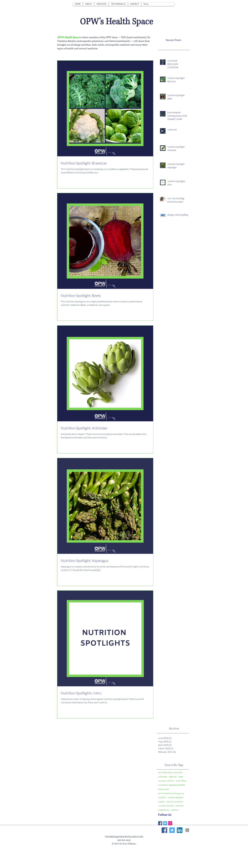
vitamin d (175, 810)
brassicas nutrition (166, 781)
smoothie (179, 805)
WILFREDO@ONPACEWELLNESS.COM (124, 836)
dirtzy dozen (163, 789)
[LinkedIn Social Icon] (179, 830)
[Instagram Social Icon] (170, 823)
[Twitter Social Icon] (172, 830)
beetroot (173, 776)
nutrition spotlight (175, 797)
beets (180, 776)
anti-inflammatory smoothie (170, 772)
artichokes (162, 776)
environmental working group (171, 793)
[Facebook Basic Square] (160, 823)
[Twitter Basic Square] (165, 823)
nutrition (162, 797)
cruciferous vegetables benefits (171, 785)
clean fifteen (181, 781)
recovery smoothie (174, 801)
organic (161, 801)
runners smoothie (166, 805)
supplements (163, 810)
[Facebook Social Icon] (164, 830)
